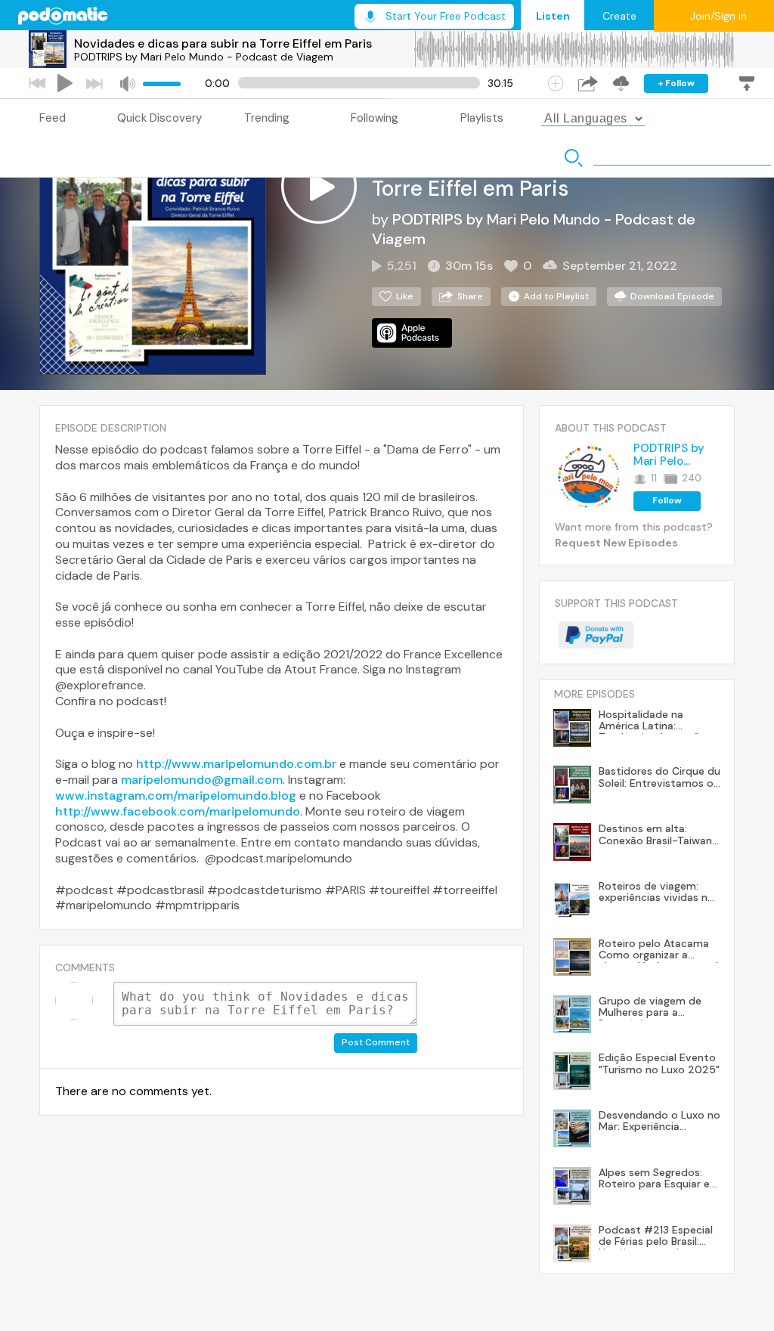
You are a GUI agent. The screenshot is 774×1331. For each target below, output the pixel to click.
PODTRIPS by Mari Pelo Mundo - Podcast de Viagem (203, 56)
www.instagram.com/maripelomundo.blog (175, 795)
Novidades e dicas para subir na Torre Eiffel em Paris (223, 43)
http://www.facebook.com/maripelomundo (177, 811)
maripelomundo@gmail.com (202, 780)
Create (619, 16)
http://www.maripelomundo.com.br (236, 764)
